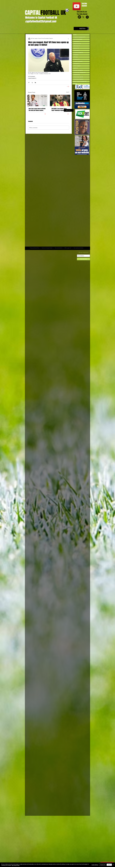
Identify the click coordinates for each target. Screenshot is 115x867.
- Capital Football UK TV (79, 37)
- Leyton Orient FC (78, 61)
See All (67, 92)
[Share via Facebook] (28, 82)
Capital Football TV (32, 78)
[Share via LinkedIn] (35, 82)
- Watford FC (76, 74)
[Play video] (48, 60)
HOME (74, 35)
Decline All (102, 864)
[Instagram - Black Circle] (87, 17)
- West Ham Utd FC (78, 77)
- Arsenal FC (76, 41)
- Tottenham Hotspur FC (79, 72)
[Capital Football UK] (77, 6)
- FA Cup (75, 57)
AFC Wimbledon (31, 76)
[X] (83, 17)
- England (75, 55)
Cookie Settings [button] (95, 864)
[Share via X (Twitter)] (32, 82)
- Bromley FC (76, 46)
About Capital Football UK (79, 81)
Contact (75, 83)
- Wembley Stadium (78, 79)
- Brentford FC (77, 43)
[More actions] (68, 39)
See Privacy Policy (16, 865)
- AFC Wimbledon (77, 39)
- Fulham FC (76, 59)
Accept (109, 864)
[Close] (113, 865)
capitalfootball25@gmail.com (40, 21)
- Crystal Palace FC (78, 52)
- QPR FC (75, 68)
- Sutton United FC (78, 70)
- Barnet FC (76, 48)
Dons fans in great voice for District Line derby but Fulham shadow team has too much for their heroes (37, 109)
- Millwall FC (76, 63)
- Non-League (76, 66)
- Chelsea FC (76, 50)
